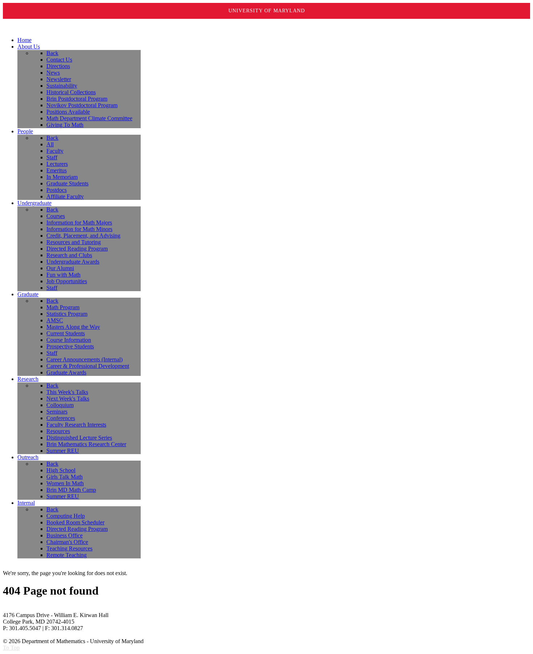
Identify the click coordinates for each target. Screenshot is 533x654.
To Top (11, 648)
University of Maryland (266, 10)
